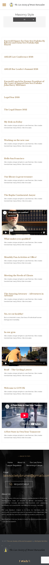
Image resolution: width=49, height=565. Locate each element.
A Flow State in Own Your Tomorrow (22, 432)
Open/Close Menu (4, 5)
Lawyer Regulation (14, 465)
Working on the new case (16, 140)
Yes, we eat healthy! (13, 314)
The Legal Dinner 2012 (15, 109)
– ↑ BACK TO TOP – (24, 456)
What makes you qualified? (17, 239)
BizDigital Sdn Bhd (41, 541)
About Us (21, 462)
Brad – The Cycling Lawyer (18, 370)
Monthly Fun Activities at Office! (20, 257)
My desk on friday (13, 122)
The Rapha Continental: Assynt (19, 195)
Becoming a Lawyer (34, 465)
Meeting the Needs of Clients (18, 275)
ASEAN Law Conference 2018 (18, 57)
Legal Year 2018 (12, 97)
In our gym (9, 332)
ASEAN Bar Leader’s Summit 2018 (21, 69)
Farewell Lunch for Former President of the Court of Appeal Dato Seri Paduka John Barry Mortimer (24, 83)
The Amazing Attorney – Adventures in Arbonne (24, 295)
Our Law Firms (35, 462)
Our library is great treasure (18, 177)
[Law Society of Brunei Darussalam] (27, 4)
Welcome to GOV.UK (14, 388)
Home (10, 462)
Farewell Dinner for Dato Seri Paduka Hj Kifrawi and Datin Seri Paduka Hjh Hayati (24, 43)
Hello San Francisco (14, 158)
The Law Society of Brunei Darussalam (19, 541)
